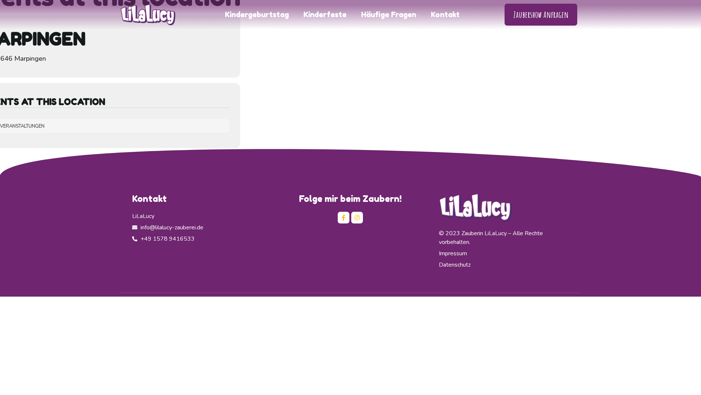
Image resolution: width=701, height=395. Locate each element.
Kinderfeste (324, 14)
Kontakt (445, 14)
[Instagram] (357, 217)
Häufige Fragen (388, 14)
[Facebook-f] (343, 217)
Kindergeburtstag (257, 14)
